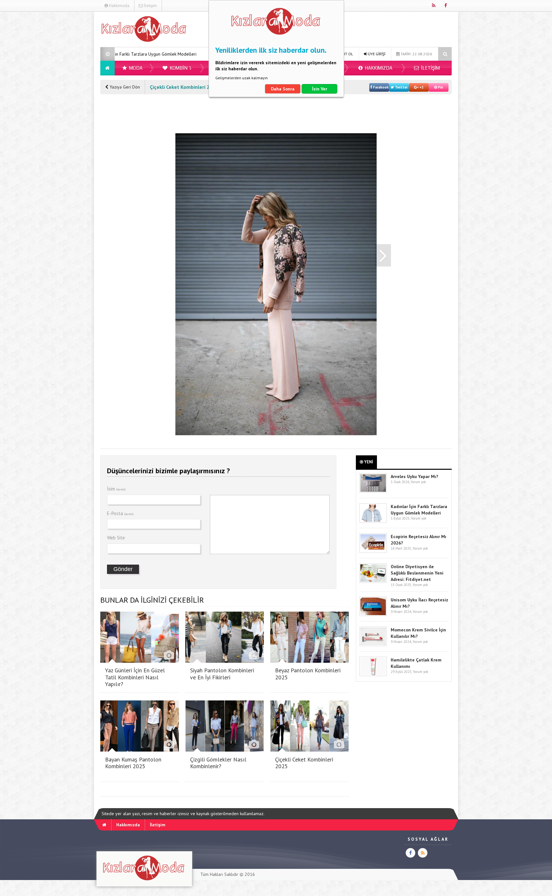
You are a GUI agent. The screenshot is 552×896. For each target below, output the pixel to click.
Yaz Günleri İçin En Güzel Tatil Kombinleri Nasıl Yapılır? (135, 677)
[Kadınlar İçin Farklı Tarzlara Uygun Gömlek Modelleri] (373, 521)
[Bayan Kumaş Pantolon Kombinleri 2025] (139, 750)
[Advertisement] (68, 107)
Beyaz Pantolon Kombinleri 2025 (308, 674)
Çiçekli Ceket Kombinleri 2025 (304, 763)
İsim (116, 489)
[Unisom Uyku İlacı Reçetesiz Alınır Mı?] (373, 614)
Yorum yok (418, 482)
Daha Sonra (283, 89)
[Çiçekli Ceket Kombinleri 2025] (309, 750)
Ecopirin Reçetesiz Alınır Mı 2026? (188, 54)
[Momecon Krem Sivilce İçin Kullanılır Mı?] (373, 644)
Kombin (178, 68)
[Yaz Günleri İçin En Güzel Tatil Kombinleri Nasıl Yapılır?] (139, 661)
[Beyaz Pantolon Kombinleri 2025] (309, 661)
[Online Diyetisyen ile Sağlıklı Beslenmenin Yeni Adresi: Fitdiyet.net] (373, 581)
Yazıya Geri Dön (124, 87)
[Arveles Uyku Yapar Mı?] (373, 491)
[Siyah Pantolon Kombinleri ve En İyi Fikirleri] (224, 661)
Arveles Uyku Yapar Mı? (414, 476)
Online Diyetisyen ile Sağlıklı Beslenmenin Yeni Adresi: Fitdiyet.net (417, 573)
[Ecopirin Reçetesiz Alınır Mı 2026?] (373, 551)
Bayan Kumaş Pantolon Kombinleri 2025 (133, 763)
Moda (135, 68)
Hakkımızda (118, 5)
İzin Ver (319, 89)
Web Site (116, 538)
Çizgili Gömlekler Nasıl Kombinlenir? (218, 763)
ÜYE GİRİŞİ (376, 53)
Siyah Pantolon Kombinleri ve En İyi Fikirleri (222, 674)
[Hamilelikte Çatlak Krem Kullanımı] (373, 674)
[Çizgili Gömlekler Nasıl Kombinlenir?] (224, 750)
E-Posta (120, 513)
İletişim (150, 5)
